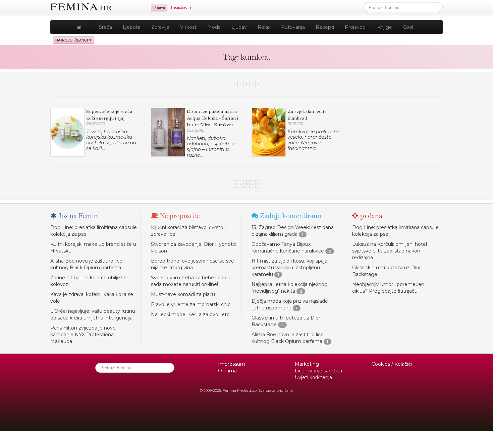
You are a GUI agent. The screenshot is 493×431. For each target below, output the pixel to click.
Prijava (159, 7)
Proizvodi (356, 27)
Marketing (307, 364)
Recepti (325, 27)
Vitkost (188, 27)
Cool (408, 27)
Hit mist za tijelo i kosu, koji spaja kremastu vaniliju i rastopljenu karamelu (289, 267)
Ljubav (239, 27)
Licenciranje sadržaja (318, 371)
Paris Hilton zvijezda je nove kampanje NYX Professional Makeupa (83, 334)
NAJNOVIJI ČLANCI (72, 40)
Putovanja (293, 27)
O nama (227, 371)
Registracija (181, 7)
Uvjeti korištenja (313, 377)
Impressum (231, 364)
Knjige (384, 27)
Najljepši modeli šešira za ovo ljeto (190, 314)
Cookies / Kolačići (392, 364)
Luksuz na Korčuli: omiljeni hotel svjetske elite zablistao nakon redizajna (389, 251)
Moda (214, 27)
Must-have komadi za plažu (183, 294)
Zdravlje (160, 27)
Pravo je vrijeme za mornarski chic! (191, 304)
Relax (264, 27)
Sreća (105, 27)
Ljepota (132, 27)
